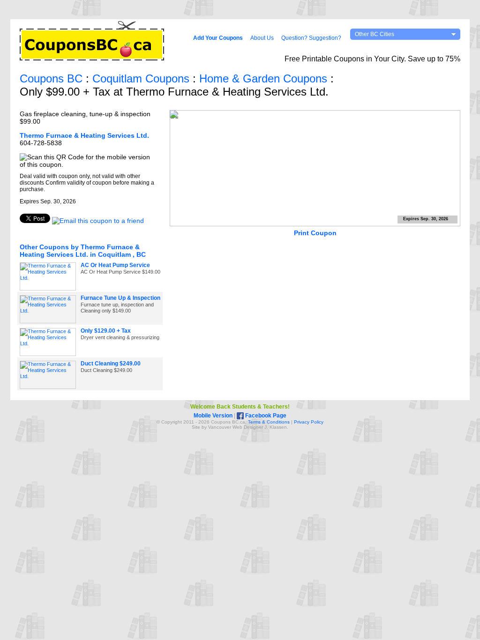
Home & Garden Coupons (263, 78)
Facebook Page (265, 415)
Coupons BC (51, 78)
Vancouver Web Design (233, 427)
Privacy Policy (308, 421)
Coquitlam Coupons (140, 78)
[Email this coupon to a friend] (98, 220)
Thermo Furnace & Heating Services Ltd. (84, 135)
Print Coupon (315, 233)
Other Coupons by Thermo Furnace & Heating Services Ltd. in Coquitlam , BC (83, 250)
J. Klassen (275, 427)
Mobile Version (213, 415)
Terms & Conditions (269, 421)
